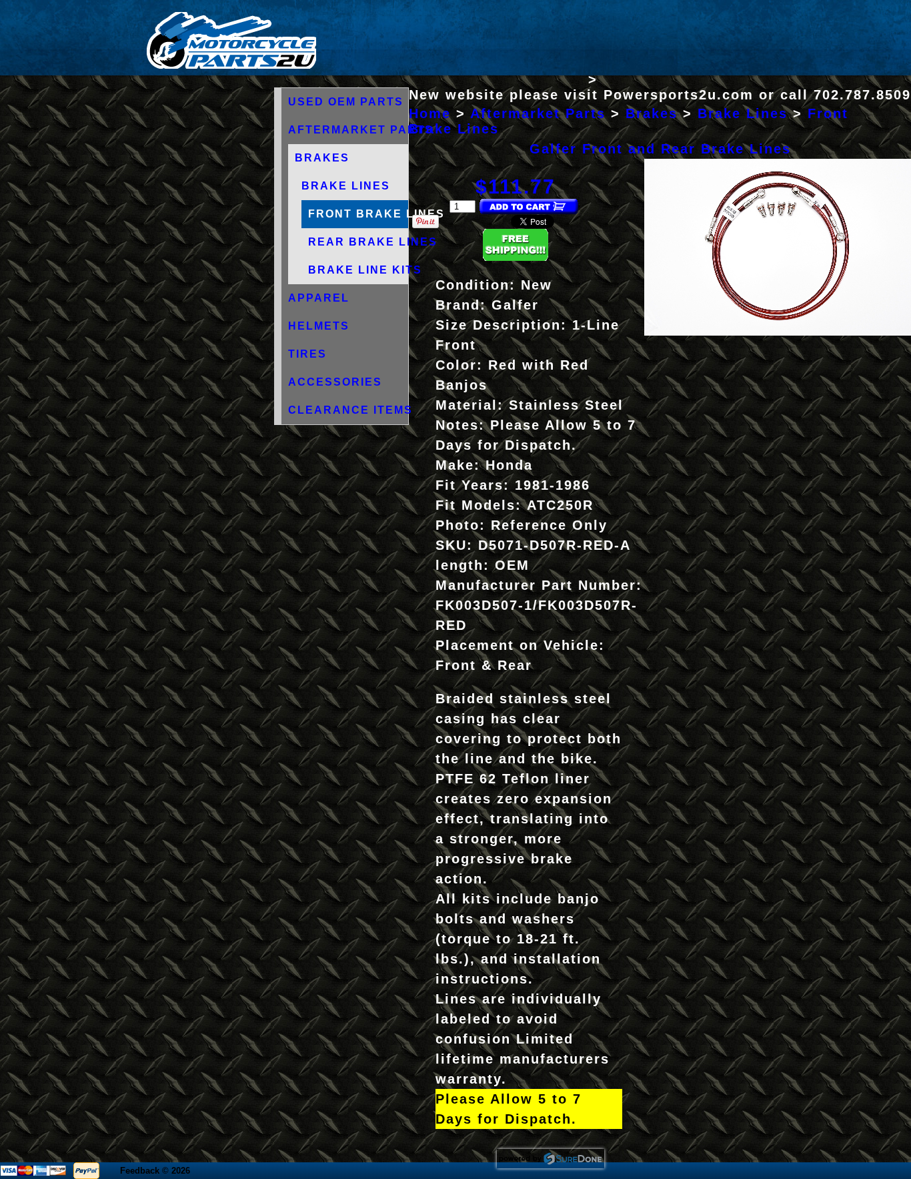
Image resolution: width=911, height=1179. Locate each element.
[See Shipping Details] (515, 257)
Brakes (322, 157)
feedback (139, 1171)
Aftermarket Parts (360, 129)
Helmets (318, 326)
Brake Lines (345, 185)
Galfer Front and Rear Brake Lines (660, 148)
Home (430, 113)
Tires (307, 354)
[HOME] (231, 66)
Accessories (335, 382)
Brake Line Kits (365, 270)
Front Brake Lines (376, 214)
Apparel (318, 298)
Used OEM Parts (345, 101)
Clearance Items (350, 410)
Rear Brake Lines (372, 242)
